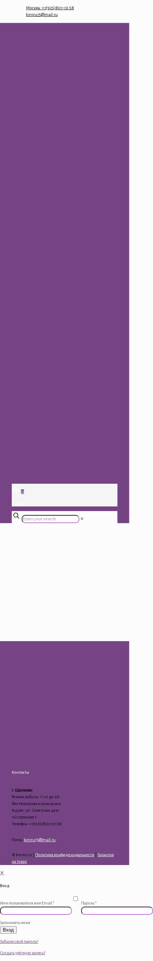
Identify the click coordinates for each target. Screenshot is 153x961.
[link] (82, 519)
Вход (8, 930)
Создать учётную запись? (22, 953)
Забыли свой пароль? (19, 941)
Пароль (89, 903)
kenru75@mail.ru (42, 14)
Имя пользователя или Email (27, 903)
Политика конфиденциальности (64, 855)
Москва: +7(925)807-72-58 (50, 8)
